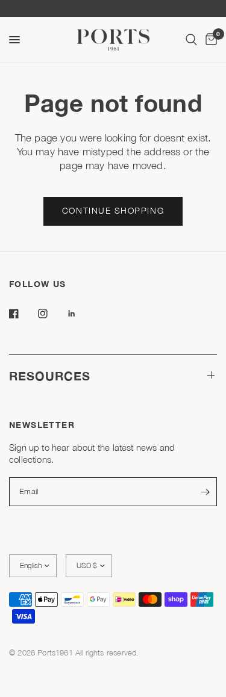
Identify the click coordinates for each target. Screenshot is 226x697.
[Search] (191, 40)
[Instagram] (51, 313)
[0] (209, 40)
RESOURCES (49, 375)
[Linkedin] (80, 313)
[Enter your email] (205, 491)
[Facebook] (22, 313)
